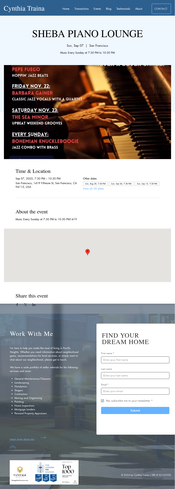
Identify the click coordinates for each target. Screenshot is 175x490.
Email (104, 384)
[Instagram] (110, 428)
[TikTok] (116, 428)
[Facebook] (105, 428)
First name (107, 353)
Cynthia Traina (24, 7)
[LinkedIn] (121, 428)
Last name (106, 368)
